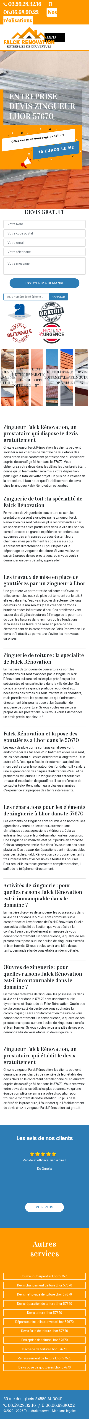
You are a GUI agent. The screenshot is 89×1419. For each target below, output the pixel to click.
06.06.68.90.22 (59, 1405)
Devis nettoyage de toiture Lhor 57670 (44, 1294)
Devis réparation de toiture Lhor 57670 (44, 1303)
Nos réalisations (30, 16)
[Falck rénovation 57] (29, 37)
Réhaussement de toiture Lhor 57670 (44, 1358)
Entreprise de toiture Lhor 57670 (44, 1340)
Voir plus (44, 1207)
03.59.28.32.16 (24, 4)
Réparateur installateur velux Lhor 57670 (44, 1322)
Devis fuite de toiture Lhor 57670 (44, 1331)
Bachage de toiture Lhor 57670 (44, 1349)
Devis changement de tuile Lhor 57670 (44, 1285)
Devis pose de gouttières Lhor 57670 (44, 1367)
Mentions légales (64, 1411)
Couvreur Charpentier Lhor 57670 (44, 1276)
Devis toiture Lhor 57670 (44, 1313)
